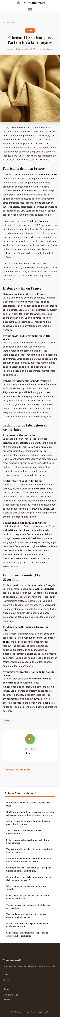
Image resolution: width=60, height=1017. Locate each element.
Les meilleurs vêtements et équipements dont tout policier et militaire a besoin (28, 860)
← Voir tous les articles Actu (17, 769)
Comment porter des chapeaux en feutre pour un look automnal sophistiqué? (28, 869)
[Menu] (30, 9)
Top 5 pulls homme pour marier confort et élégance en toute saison (26, 915)
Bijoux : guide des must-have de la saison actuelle (26, 888)
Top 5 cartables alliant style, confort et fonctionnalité (24, 832)
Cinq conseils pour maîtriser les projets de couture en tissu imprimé (27, 934)
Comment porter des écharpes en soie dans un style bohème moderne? (28, 878)
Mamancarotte (34, 3)
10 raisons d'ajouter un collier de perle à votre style (28, 804)
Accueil (6, 22)
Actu (14, 22)
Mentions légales (10, 995)
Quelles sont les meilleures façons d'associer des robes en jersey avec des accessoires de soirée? (30, 813)
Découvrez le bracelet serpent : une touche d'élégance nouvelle (27, 925)
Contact (6, 999)
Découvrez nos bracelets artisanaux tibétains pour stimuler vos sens (28, 823)
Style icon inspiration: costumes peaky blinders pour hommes (29, 841)
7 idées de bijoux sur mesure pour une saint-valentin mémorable (28, 897)
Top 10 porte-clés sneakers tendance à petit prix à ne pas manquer (29, 850)
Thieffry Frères (42, 233)
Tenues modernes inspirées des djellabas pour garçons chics (29, 906)
